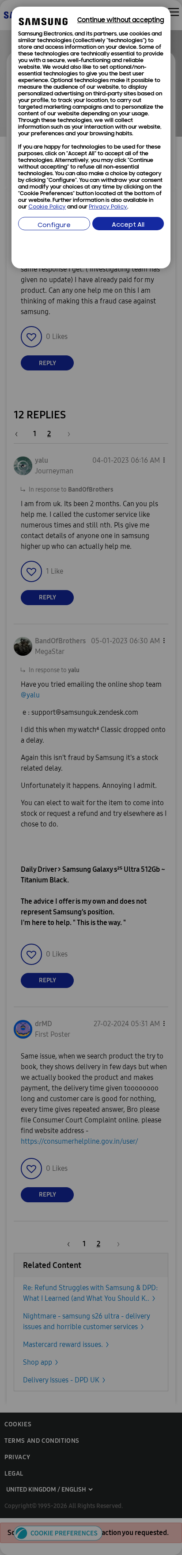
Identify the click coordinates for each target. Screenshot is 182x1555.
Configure (54, 225)
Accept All (128, 225)
